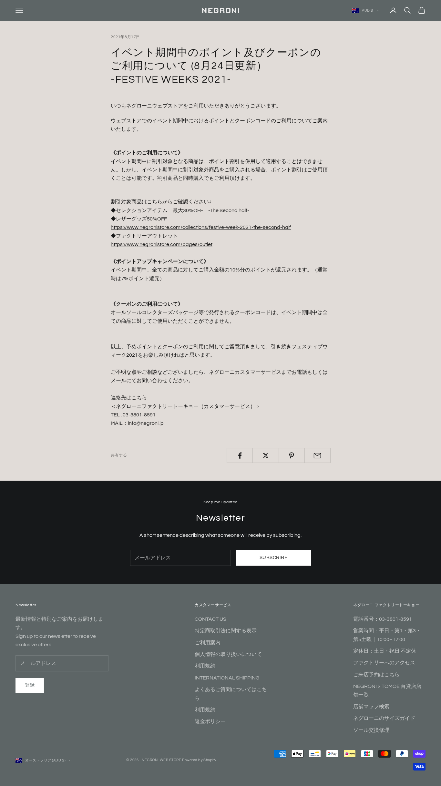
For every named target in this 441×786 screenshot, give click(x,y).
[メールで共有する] (317, 455)
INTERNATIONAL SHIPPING (227, 677)
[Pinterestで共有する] (291, 455)
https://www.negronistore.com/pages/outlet (161, 244)
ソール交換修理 (371, 730)
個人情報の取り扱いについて (228, 654)
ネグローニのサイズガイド (384, 718)
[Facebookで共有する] (239, 455)
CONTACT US (210, 619)
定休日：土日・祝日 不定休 (384, 651)
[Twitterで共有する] (265, 455)
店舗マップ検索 (371, 706)
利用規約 (205, 666)
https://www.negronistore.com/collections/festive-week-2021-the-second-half (201, 227)
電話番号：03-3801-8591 (382, 619)
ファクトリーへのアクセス (384, 662)
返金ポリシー (210, 721)
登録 (30, 685)
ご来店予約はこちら (376, 674)
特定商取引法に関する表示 (226, 630)
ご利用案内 (208, 642)
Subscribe (273, 557)
